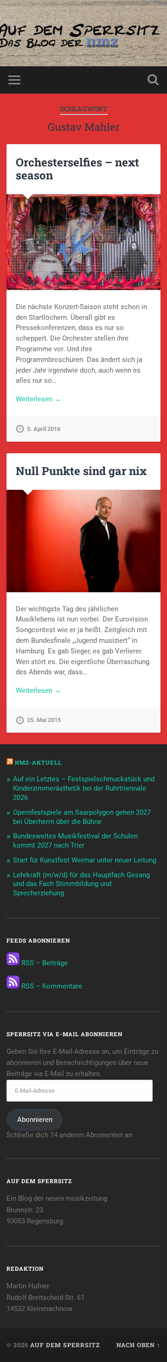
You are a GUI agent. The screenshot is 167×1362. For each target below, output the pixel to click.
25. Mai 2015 (44, 719)
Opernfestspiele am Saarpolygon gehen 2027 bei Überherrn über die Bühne (82, 817)
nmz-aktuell (38, 762)
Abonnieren (34, 1119)
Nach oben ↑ (138, 1345)
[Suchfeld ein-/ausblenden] (153, 80)
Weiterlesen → (38, 399)
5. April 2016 (43, 428)
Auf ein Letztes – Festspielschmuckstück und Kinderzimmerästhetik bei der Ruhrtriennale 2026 (83, 788)
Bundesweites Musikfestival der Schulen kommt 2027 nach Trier (75, 840)
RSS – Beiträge (43, 963)
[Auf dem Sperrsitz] (83, 33)
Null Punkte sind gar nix (81, 470)
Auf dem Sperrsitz (65, 1345)
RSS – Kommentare (50, 986)
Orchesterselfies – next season (77, 169)
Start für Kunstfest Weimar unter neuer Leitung (84, 860)
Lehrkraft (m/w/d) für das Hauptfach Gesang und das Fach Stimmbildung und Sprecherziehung (81, 884)
